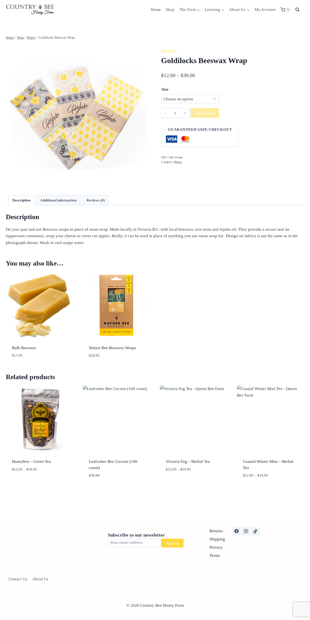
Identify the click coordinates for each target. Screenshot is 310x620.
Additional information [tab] (58, 200)
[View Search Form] (297, 9)
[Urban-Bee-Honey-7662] (77, 115)
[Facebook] (236, 531)
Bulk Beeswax (24, 348)
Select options (39, 483)
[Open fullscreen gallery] (144, 182)
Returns (216, 531)
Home (156, 9)
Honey (169, 51)
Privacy (216, 547)
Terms (214, 555)
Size (165, 89)
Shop (170, 9)
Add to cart (205, 113)
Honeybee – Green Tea (31, 461)
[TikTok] (255, 531)
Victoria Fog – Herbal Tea (188, 461)
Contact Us (17, 579)
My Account (265, 9)
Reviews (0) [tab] (95, 200)
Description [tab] (21, 200)
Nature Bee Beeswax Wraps (112, 348)
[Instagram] (246, 531)
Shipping (217, 539)
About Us (40, 579)
